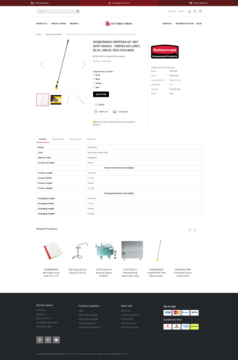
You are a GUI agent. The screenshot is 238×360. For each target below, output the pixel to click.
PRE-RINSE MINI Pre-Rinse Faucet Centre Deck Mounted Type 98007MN (183, 276)
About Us (40, 310)
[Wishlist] (195, 11)
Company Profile (43, 326)
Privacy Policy (127, 319)
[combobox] (58, 11)
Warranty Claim (128, 323)
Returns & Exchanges (88, 319)
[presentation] (190, 230)
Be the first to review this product (109, 56)
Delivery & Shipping (88, 315)
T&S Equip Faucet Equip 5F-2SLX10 (77, 271)
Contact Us (41, 314)
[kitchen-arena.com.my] (119, 23)
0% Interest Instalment (89, 327)
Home (38, 34)
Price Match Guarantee (47, 322)
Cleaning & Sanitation (53, 34)
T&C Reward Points (130, 327)
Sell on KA (125, 310)
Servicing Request (87, 323)
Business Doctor (43, 318)
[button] (42, 64)
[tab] (42, 139)
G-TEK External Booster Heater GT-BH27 (104, 272)
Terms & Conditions (130, 315)
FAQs (81, 310)
